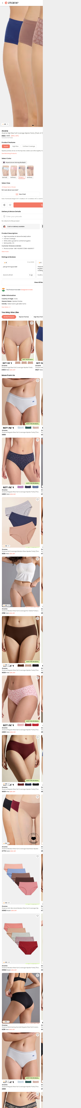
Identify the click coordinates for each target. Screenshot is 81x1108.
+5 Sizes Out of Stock (9, 187)
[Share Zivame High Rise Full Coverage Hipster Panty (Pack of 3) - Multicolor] (4, 204)
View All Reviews (40, 282)
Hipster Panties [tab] (24, 317)
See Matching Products (9, 153)
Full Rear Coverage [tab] (29, 146)
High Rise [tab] (15, 146)
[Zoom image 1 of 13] (40, 66)
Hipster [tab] (6, 146)
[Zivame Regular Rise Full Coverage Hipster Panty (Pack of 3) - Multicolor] (21, 403)
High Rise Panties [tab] (39, 317)
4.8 (5, 124)
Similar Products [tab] (9, 317)
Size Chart (22, 194)
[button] (2, 3)
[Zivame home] (11, 3)
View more (5, 251)
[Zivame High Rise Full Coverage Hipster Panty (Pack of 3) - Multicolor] (18, 342)
